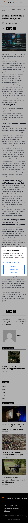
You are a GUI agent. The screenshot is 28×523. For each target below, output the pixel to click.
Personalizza (14, 266)
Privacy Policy (15, 262)
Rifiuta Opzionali (14, 269)
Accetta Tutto (14, 272)
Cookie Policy (6, 262)
